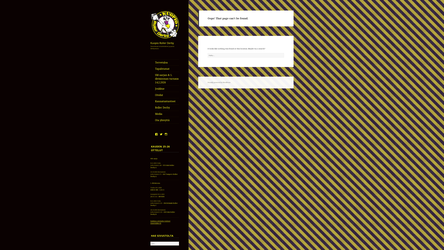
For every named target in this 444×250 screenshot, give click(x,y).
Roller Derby (162, 107)
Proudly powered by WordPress (219, 82)
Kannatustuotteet (165, 101)
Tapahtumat (162, 68)
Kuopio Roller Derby (162, 43)
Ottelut (159, 95)
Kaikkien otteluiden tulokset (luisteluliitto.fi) (160, 222)
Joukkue (159, 88)
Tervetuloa (161, 62)
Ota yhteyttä (162, 120)
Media (158, 114)
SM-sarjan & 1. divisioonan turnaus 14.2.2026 (167, 78)
